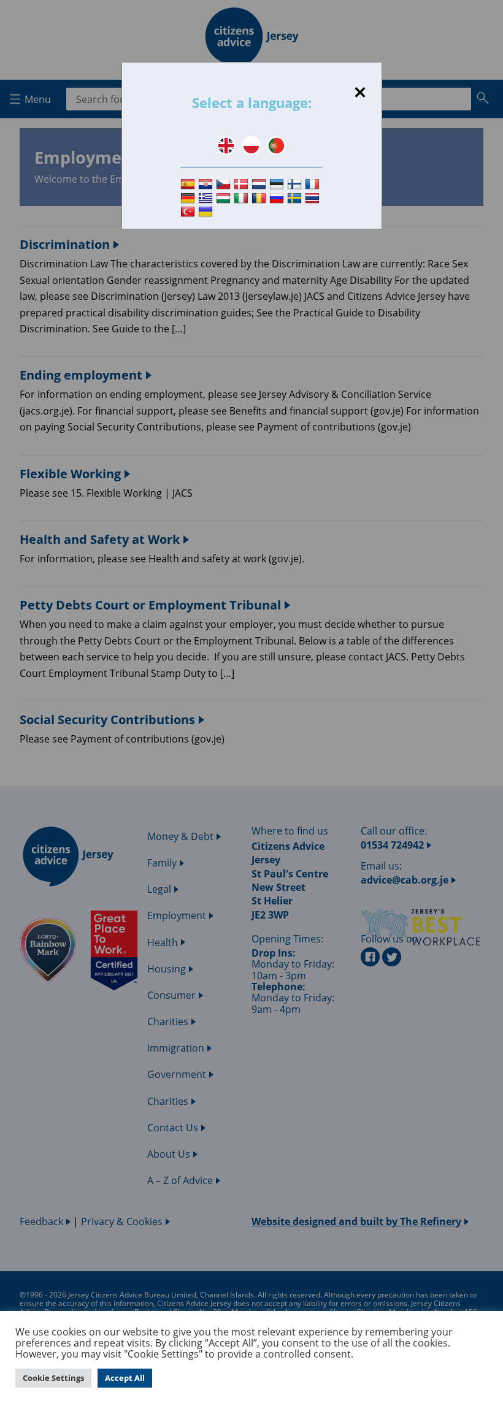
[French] (314, 184)
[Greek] (207, 198)
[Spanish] (189, 184)
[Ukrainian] (207, 212)
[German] (189, 198)
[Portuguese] (276, 145)
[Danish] (243, 184)
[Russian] (278, 198)
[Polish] (251, 145)
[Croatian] (207, 184)
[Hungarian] (225, 198)
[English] (226, 145)
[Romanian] (260, 198)
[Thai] (314, 198)
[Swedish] (296, 198)
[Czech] (225, 184)
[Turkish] (189, 212)
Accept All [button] (125, 1377)
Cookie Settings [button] (53, 1377)
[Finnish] (296, 184)
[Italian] (243, 198)
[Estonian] (278, 184)
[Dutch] (260, 184)
